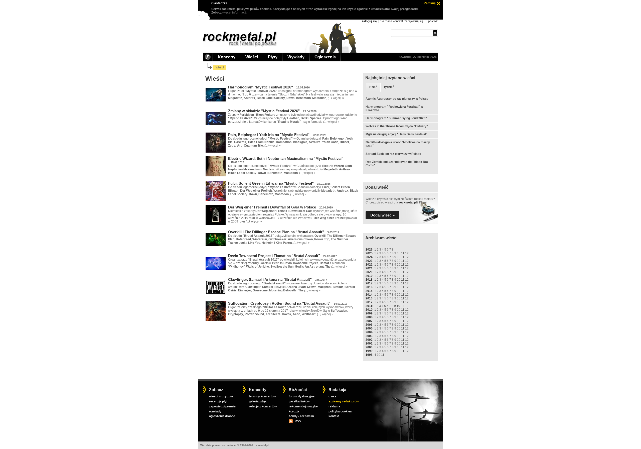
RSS (298, 421)
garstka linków (299, 401)
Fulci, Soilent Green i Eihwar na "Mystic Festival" (271, 183)
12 (407, 253)
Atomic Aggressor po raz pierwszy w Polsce (397, 98)
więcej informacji (234, 12)
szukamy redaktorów (344, 401)
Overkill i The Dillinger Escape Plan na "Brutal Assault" (276, 232)
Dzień (373, 87)
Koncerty (226, 57)
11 (402, 253)
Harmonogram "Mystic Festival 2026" (260, 87)
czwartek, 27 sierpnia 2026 (418, 57)
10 (398, 253)
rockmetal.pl (408, 202)
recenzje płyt (218, 401)
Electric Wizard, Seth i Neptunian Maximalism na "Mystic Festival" (285, 158)
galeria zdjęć (258, 401)
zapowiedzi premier (223, 406)
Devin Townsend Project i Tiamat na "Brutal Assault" (274, 256)
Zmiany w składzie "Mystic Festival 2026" (264, 111)
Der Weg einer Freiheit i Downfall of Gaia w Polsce (272, 207)
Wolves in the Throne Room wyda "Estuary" (397, 126)
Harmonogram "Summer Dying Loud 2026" (396, 118)
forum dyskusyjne (301, 396)
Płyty (272, 57)
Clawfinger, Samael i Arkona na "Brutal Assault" (270, 279)
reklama (334, 406)
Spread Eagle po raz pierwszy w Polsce (393, 154)
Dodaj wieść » (382, 215)
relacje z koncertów (263, 406)
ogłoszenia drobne (222, 416)
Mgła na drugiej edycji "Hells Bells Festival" (396, 134)
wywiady (215, 411)
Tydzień (389, 87)
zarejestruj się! (414, 21)
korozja (294, 411)
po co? (432, 21)
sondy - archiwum (301, 416)
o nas (332, 396)
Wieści (251, 57)
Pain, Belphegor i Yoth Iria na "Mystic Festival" (268, 135)
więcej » (338, 98)
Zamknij (429, 3)
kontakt (334, 416)
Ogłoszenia (325, 57)
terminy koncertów (262, 396)
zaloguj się (369, 21)
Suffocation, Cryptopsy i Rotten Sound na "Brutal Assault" (279, 303)
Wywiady (295, 57)
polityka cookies (340, 411)
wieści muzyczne (221, 396)
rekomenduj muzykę (303, 406)
